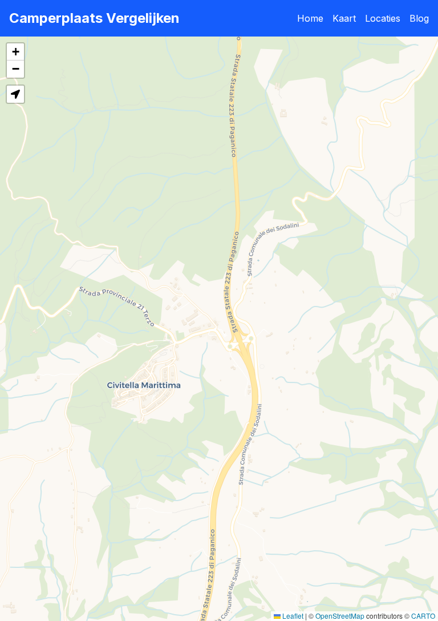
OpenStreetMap (339, 615)
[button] (15, 52)
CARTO (423, 615)
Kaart (344, 18)
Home (310, 18)
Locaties (382, 18)
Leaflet (292, 615)
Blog (419, 18)
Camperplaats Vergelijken (94, 18)
